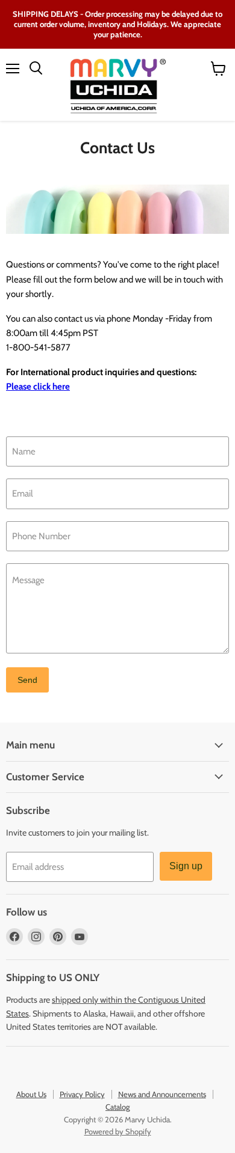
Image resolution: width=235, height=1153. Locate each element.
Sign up (185, 866)
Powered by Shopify (117, 1131)
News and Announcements (162, 1094)
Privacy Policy (82, 1094)
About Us (31, 1094)
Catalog (117, 1107)
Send (27, 680)
